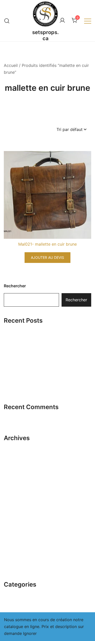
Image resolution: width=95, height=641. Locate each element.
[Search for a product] (7, 20)
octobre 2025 (17, 492)
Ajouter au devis (47, 257)
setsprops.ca (45, 35)
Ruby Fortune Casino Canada (32, 343)
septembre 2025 (20, 501)
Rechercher (15, 285)
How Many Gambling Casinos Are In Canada (46, 389)
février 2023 (16, 567)
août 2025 (14, 510)
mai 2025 (13, 539)
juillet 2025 (14, 520)
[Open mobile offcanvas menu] (87, 20)
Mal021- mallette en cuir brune (47, 244)
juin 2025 (13, 529)
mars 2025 (14, 557)
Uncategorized (18, 591)
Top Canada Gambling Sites (30, 327)
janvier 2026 (16, 464)
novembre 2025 (19, 482)
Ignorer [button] (30, 633)
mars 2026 (14, 445)
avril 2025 (13, 548)
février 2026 (16, 454)
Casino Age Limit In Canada (30, 374)
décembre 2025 (19, 473)
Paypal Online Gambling (26, 358)
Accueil (11, 65)
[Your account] (62, 20)
